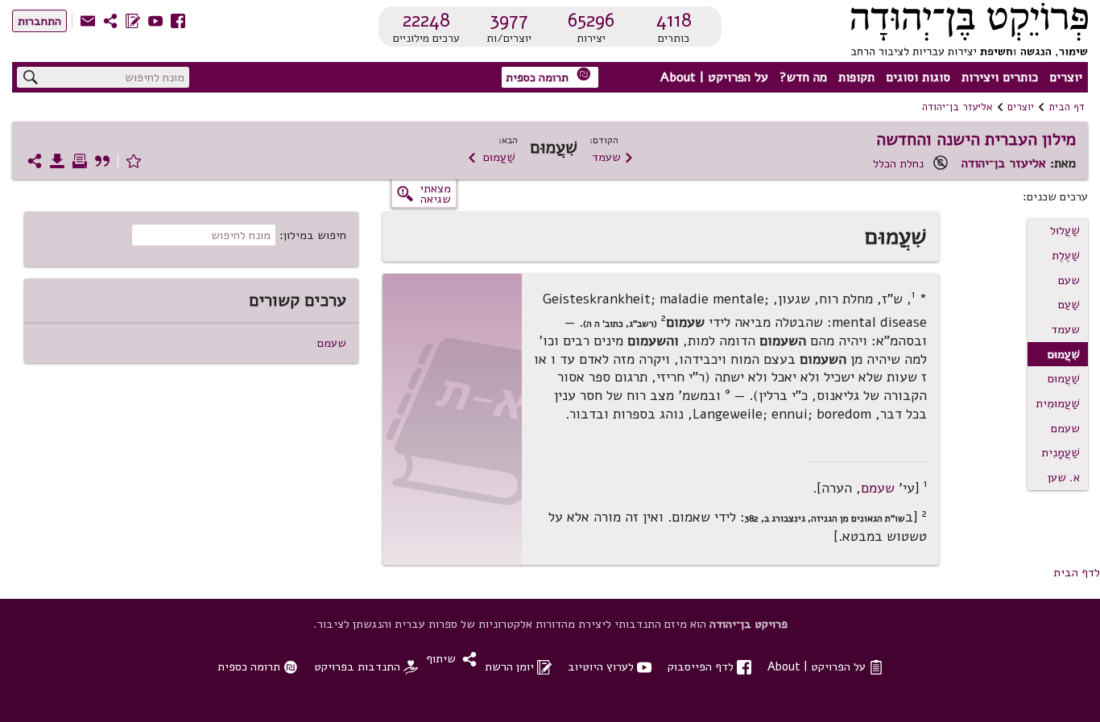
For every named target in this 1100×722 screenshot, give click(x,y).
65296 (591, 20)
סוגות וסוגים (918, 77)
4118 (674, 20)
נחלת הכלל (898, 163)
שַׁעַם (1069, 304)
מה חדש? (803, 77)
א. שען (1064, 477)
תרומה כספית (548, 76)
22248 (426, 20)
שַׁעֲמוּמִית (1058, 403)
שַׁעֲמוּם (491, 157)
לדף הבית (1076, 572)
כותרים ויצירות (999, 77)
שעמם (1065, 428)
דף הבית (1066, 107)
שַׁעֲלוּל (1065, 230)
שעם (1069, 280)
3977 (509, 20)
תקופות (856, 77)
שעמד (613, 157)
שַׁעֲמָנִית (1060, 452)
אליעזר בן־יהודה (957, 107)
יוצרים (1065, 77)
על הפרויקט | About (714, 77)
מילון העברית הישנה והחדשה (976, 139)
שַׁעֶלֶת (1066, 255)
